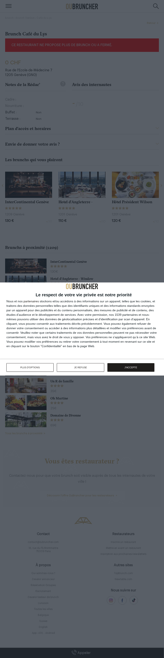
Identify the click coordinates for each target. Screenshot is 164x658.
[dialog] (82, 329)
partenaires (31, 301)
